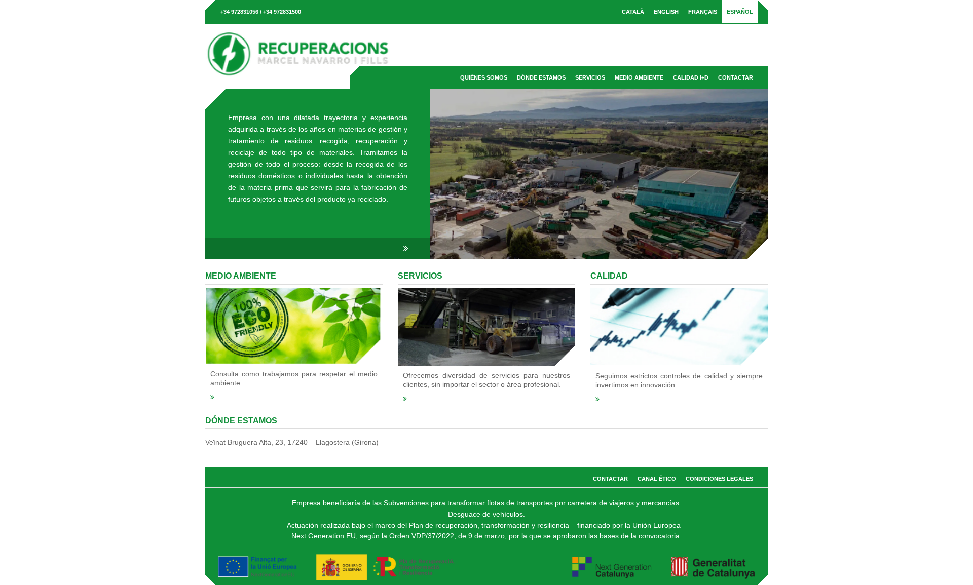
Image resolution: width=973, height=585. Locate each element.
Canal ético (657, 479)
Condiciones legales (719, 479)
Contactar (735, 77)
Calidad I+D (690, 77)
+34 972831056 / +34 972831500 (260, 12)
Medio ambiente (639, 77)
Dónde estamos (541, 77)
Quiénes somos (483, 77)
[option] (486, 174)
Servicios (590, 77)
